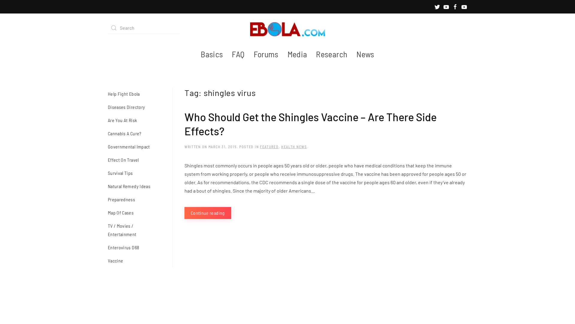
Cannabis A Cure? (125, 133)
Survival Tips (120, 173)
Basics (212, 54)
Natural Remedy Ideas (129, 186)
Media (297, 54)
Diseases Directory (126, 107)
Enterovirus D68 (123, 247)
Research (331, 54)
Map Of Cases (121, 212)
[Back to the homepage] (287, 28)
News (365, 54)
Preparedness (121, 199)
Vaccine (115, 260)
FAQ (238, 54)
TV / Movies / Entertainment (122, 230)
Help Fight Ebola (124, 94)
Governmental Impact (129, 146)
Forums (266, 54)
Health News (294, 147)
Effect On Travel (123, 160)
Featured (269, 147)
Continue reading (208, 213)
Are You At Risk (122, 120)
